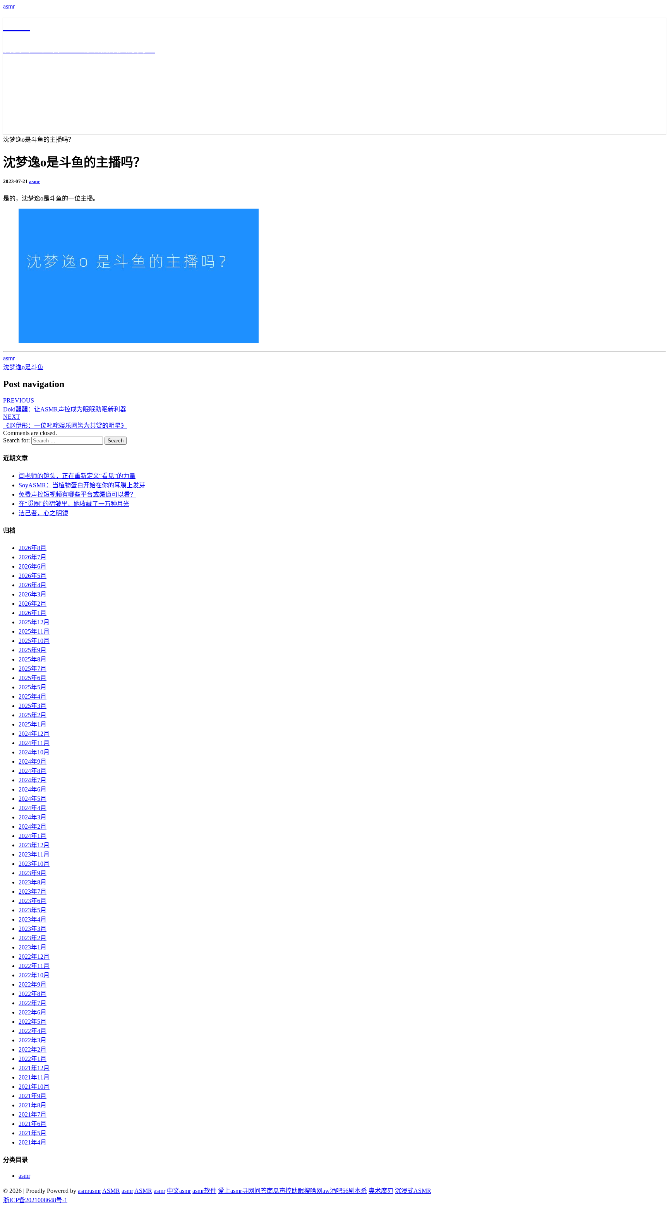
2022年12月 (34, 956)
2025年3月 (32, 705)
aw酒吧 (332, 1190)
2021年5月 (32, 1133)
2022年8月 (32, 993)
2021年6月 (32, 1123)
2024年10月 (34, 752)
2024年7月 (32, 780)
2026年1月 (32, 613)
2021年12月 (34, 1068)
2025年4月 (32, 696)
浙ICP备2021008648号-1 (35, 1200)
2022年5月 (32, 1021)
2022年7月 (32, 1003)
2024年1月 (32, 836)
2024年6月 (32, 789)
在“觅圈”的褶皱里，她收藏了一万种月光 (74, 503)
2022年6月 (32, 1012)
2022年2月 (32, 1049)
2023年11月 (34, 854)
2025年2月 (32, 715)
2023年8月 (32, 882)
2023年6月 (32, 901)
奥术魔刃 (381, 1190)
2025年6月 (32, 678)
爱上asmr (230, 1190)
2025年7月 (32, 668)
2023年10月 (34, 863)
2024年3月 (32, 817)
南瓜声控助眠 (285, 1190)
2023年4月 (32, 919)
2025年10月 (34, 640)
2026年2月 (32, 603)
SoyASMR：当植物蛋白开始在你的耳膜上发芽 (82, 485)
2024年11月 (34, 743)
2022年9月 (32, 984)
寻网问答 (254, 1190)
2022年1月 (32, 1058)
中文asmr (179, 1190)
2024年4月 (32, 808)
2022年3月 (32, 1040)
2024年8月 (32, 771)
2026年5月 (32, 575)
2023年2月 (32, 938)
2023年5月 (32, 910)
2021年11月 (34, 1077)
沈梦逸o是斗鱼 (23, 367)
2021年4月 (32, 1142)
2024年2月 (32, 826)
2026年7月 (32, 557)
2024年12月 (34, 733)
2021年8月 (32, 1105)
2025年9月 (32, 650)
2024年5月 (32, 798)
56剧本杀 (354, 1190)
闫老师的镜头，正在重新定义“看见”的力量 (77, 476)
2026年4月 (32, 585)
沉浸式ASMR (413, 1190)
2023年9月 (32, 873)
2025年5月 (32, 687)
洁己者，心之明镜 (43, 513)
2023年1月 (32, 947)
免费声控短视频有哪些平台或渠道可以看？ (77, 494)
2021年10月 (34, 1086)
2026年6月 (32, 566)
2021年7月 (32, 1114)
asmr (9, 6)
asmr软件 (204, 1190)
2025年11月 (34, 631)
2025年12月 (34, 622)
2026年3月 (32, 594)
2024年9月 (32, 761)
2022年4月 (32, 1031)
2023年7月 (32, 891)
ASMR (111, 1190)
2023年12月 (34, 845)
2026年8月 (32, 548)
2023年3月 (32, 928)
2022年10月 (34, 975)
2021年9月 (32, 1096)
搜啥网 (313, 1190)
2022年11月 (34, 966)
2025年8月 (32, 659)
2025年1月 (32, 724)
